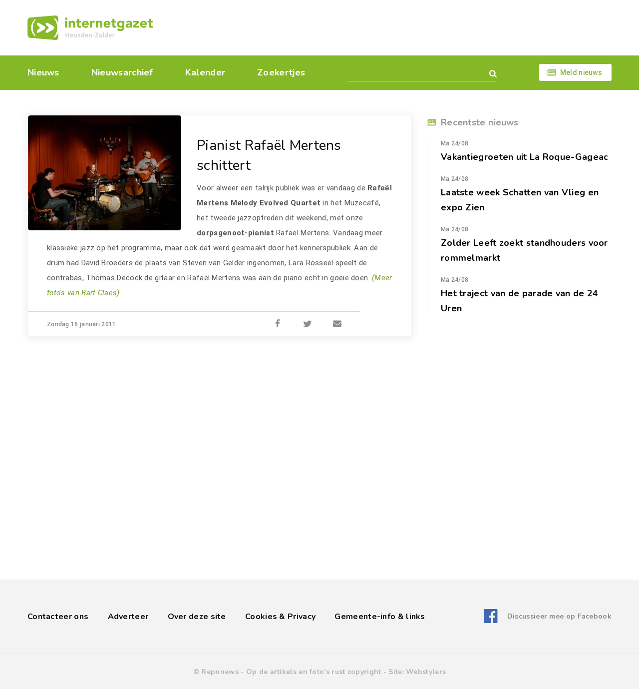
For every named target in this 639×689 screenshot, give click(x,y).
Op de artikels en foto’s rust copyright (313, 672)
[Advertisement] (388, 27)
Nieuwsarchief (122, 72)
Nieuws (43, 72)
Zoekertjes (281, 72)
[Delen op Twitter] (308, 324)
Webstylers (426, 672)
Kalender (205, 72)
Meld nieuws (581, 72)
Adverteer (128, 616)
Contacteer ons (57, 616)
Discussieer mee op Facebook (559, 616)
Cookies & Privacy (280, 616)
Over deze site (197, 616)
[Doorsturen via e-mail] (337, 324)
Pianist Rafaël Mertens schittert (269, 155)
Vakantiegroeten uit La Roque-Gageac (525, 157)
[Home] (90, 27)
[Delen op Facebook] (278, 324)
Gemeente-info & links (379, 616)
